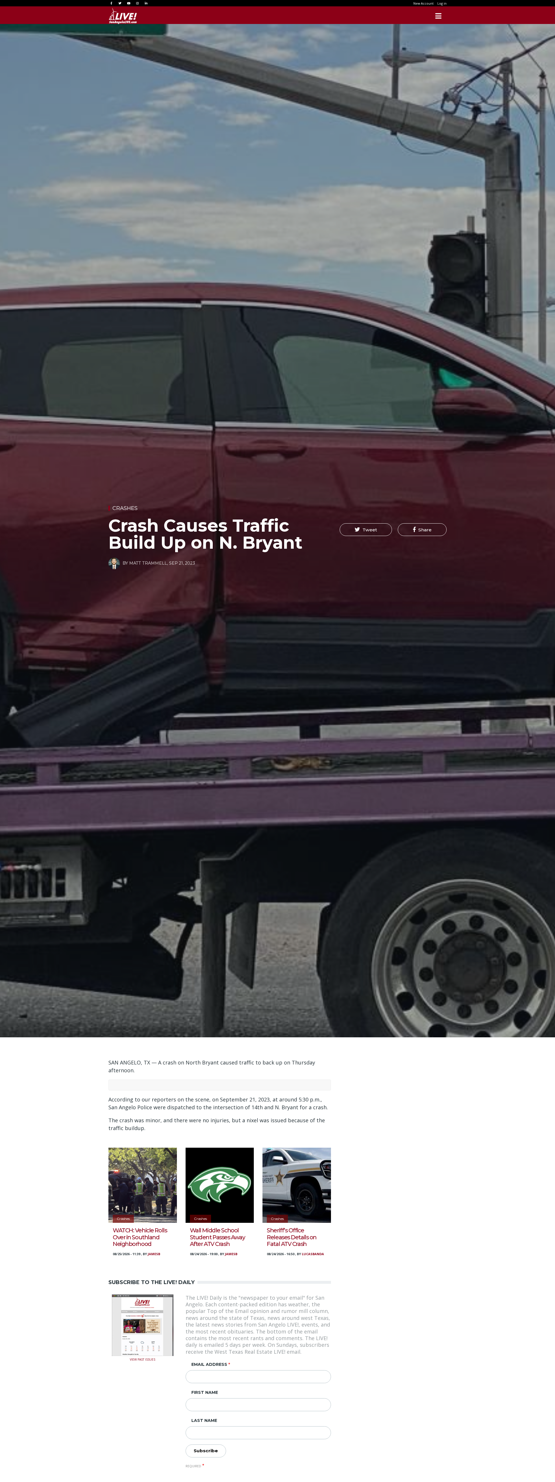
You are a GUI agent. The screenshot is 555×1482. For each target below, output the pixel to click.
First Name (204, 1392)
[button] (366, 529)
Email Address (209, 1364)
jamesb (154, 1254)
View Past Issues (142, 1359)
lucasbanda (313, 1254)
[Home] (122, 16)
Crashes (125, 508)
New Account (423, 3)
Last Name (204, 1420)
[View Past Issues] (142, 1324)
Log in (442, 3)
